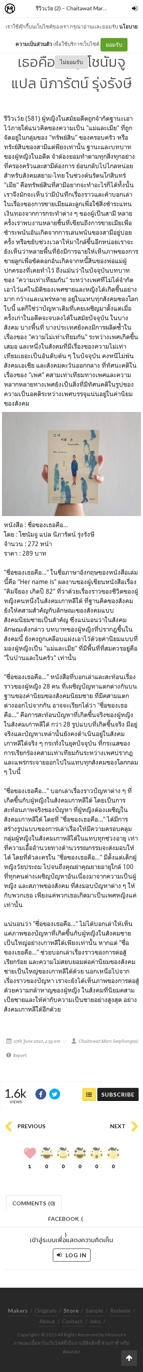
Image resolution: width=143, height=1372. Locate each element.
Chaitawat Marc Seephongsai (102, 8)
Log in (75, 1255)
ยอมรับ (114, 44)
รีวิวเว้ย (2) (48, 8)
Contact (72, 1321)
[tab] (34, 1202)
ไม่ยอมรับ (71, 62)
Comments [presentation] (33, 1203)
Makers (27, 9)
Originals (46, 1310)
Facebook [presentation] (65, 1221)
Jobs (95, 1321)
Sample (94, 1310)
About (47, 1321)
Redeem (120, 1310)
